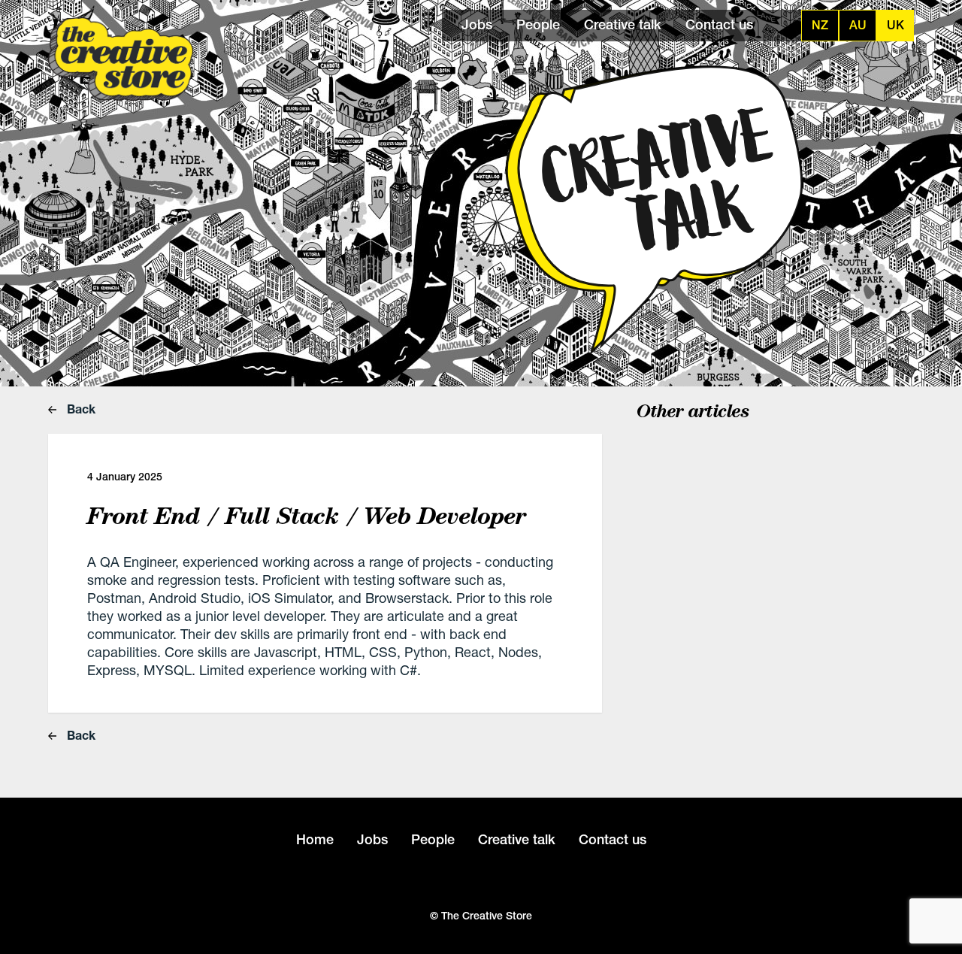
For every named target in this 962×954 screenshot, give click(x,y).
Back (79, 408)
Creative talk (622, 24)
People (538, 24)
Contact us (719, 24)
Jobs (476, 24)
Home (315, 839)
